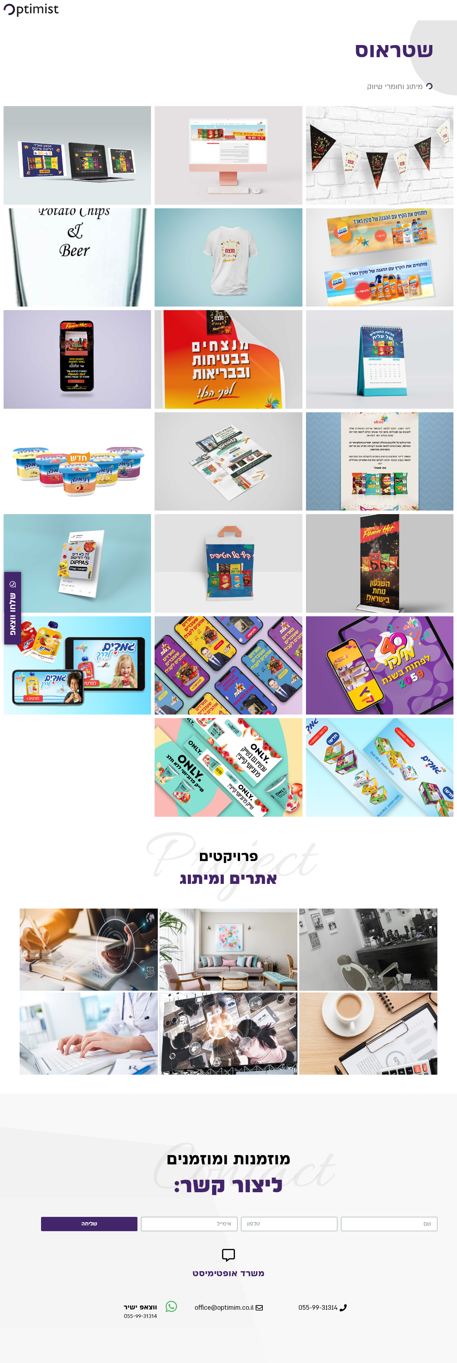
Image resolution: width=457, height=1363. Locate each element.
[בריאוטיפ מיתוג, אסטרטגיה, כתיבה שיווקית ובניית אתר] (89, 1034)
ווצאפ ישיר (140, 1307)
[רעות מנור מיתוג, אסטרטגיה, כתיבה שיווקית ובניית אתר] (229, 950)
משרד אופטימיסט (228, 1273)
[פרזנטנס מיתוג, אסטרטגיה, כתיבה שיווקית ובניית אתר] (229, 1034)
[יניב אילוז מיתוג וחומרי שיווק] (368, 950)
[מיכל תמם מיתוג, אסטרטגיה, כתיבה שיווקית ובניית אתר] (89, 950)
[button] (322, 1308)
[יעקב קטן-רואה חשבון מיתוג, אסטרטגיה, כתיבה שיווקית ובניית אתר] (368, 1034)
